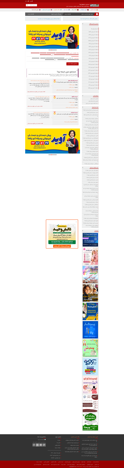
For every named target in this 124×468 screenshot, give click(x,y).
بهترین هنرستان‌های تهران (93, 101)
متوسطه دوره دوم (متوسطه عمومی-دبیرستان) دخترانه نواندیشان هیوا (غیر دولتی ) (40, 81)
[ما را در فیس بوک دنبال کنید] (34, 446)
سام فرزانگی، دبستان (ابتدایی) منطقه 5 (91, 157)
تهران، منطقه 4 (72, 116)
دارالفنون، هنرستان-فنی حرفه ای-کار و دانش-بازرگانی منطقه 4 (91, 148)
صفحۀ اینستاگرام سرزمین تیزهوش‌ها (49, 19)
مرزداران (72, 105)
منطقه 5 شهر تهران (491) (93, 43)
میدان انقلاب (71, 87)
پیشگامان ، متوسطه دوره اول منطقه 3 (91, 164)
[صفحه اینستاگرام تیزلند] (37, 446)
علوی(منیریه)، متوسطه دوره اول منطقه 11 (91, 218)
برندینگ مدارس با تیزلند (56, 14)
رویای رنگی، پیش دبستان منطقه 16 (92, 170)
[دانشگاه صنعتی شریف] (90, 239)
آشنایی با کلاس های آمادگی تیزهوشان (72, 440)
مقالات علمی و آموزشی (75, 437)
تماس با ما (58, 442)
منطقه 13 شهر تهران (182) (93, 67)
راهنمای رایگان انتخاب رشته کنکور (89, 19)
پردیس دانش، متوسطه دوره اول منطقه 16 (90, 223)
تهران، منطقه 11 (72, 85)
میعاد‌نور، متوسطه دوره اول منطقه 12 (91, 118)
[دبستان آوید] (90, 366)
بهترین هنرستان (67, 462)
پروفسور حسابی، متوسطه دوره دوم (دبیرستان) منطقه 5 (92, 226)
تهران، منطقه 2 (72, 102)
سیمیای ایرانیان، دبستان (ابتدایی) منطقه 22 (91, 115)
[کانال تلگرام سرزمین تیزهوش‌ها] (44, 446)
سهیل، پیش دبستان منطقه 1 (93, 182)
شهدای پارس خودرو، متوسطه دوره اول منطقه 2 (91, 196)
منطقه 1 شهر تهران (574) (93, 32)
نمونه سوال (83, 462)
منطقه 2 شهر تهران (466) (93, 35)
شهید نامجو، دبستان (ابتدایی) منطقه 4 (91, 220)
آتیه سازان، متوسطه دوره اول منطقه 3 (91, 131)
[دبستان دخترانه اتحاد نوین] (90, 385)
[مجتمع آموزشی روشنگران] (90, 311)
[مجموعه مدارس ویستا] (90, 422)
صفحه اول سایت (96, 462)
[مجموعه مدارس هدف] (90, 293)
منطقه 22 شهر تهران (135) (93, 88)
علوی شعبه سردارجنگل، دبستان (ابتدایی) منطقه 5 (91, 185)
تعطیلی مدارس (46, 462)
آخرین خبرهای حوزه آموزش (93, 437)
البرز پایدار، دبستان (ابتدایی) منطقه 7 (91, 125)
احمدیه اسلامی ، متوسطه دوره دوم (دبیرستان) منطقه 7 (92, 211)
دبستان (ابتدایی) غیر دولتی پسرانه (71, 122)
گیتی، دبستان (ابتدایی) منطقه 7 (92, 135)
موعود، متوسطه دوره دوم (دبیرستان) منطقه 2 (90, 193)
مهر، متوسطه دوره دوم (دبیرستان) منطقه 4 (90, 110)
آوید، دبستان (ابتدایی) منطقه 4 (92, 175)
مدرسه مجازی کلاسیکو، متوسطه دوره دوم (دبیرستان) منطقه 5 (90, 189)
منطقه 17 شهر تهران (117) (93, 79)
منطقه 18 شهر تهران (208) (93, 82)
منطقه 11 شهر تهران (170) (93, 61)
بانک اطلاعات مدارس (69, 58)
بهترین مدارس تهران (94, 98)
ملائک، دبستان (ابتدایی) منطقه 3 (92, 202)
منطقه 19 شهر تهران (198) (93, 85)
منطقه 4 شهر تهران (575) (93, 40)
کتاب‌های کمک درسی (37, 464)
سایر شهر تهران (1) (94, 29)
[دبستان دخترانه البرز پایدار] (90, 256)
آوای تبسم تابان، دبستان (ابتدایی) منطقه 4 (90, 200)
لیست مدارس (60, 462)
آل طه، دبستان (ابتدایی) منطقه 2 (92, 177)
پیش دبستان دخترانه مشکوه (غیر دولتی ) (42, 96)
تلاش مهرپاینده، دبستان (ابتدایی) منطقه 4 (90, 173)
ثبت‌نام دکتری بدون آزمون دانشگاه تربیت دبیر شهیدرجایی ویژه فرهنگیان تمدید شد (89, 452)
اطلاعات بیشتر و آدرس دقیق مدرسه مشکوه (35, 106)
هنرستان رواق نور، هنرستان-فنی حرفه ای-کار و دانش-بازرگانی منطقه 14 (90, 128)
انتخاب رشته (63, 464)
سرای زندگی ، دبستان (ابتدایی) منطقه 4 (91, 140)
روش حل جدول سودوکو (75, 445)
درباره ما (59, 440)
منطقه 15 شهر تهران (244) (93, 73)
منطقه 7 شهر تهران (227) (93, 49)
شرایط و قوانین (57, 445)
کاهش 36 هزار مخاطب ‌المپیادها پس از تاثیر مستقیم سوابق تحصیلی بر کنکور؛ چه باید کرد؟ (89, 448)
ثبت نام (26, 1)
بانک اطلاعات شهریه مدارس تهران (92, 103)
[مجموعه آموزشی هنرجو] (90, 403)
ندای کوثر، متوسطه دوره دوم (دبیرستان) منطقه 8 (91, 215)
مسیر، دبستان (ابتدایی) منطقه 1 (92, 112)
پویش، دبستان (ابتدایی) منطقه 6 (92, 145)
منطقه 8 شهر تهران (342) (93, 52)
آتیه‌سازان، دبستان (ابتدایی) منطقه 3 (91, 133)
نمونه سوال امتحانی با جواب (87, 14)
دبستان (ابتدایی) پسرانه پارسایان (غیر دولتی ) (41, 112)
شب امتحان (97, 464)
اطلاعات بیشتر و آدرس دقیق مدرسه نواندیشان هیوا (36, 91)
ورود (31, 1)
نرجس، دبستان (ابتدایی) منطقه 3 (92, 143)
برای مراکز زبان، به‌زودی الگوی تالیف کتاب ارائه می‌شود (89, 456)
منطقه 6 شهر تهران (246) (93, 46)
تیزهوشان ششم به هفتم (81, 464)
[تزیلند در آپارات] (40, 446)
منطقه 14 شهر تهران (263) (93, 70)
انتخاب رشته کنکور (46, 464)
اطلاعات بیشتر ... (67, 14)
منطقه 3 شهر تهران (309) (93, 37)
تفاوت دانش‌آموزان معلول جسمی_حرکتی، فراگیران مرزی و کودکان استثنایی (72, 448)
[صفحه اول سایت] (94, 5)
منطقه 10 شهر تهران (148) (93, 58)
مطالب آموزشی (53, 462)
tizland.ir (81, 466)
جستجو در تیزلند (33, 5)
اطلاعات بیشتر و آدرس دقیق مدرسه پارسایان (35, 123)
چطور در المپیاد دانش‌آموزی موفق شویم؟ (72, 451)
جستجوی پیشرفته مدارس (72, 64)
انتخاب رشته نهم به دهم (55, 464)
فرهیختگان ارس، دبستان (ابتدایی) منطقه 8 (90, 138)
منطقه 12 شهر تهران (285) (93, 64)
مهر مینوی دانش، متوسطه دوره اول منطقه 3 (90, 160)
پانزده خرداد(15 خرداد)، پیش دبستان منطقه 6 (90, 207)
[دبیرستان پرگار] (90, 330)
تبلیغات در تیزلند (57, 448)
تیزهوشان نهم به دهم (71, 464)
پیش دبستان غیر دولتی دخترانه (72, 107)
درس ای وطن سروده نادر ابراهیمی (73, 442)
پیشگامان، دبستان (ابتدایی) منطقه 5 (91, 204)
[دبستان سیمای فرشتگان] (90, 274)
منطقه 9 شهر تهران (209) (93, 55)
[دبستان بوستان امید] (90, 348)
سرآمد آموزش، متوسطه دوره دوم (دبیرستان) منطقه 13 (92, 121)
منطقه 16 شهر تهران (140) (93, 76)
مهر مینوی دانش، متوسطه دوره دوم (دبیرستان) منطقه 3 (91, 154)
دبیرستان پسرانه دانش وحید (62, 246)
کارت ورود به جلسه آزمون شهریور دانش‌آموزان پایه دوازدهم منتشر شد (89, 444)
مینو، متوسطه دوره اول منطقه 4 (92, 151)
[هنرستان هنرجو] (52, 37)
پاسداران (72, 119)
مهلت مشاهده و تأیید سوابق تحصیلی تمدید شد (89, 441)
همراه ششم (89, 462)
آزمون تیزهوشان (90, 464)
